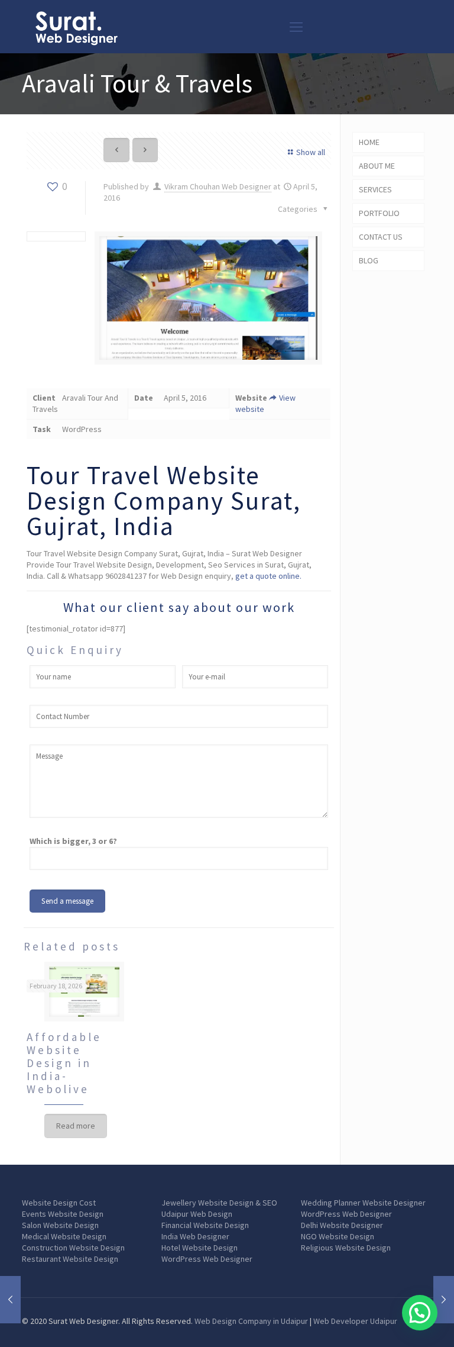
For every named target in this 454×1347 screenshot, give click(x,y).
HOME (369, 142)
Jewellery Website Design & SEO (219, 1202)
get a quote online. (268, 576)
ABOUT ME (377, 165)
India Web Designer (195, 1236)
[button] (419, 1312)
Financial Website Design (205, 1225)
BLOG (368, 260)
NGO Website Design (337, 1236)
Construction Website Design (73, 1247)
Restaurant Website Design (70, 1258)
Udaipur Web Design (196, 1214)
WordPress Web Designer (206, 1258)
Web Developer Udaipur (355, 1321)
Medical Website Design (64, 1236)
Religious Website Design (346, 1247)
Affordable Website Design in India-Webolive (64, 1063)
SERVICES (375, 189)
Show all (310, 152)
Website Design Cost (59, 1202)
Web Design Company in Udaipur (251, 1321)
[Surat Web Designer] (76, 26)
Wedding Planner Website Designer (363, 1202)
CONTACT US (381, 236)
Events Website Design (62, 1214)
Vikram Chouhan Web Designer (217, 186)
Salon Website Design (60, 1225)
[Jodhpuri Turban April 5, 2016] (443, 1299)
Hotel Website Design (199, 1247)
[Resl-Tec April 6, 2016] (10, 1299)
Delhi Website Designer (342, 1225)
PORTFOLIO (379, 213)
